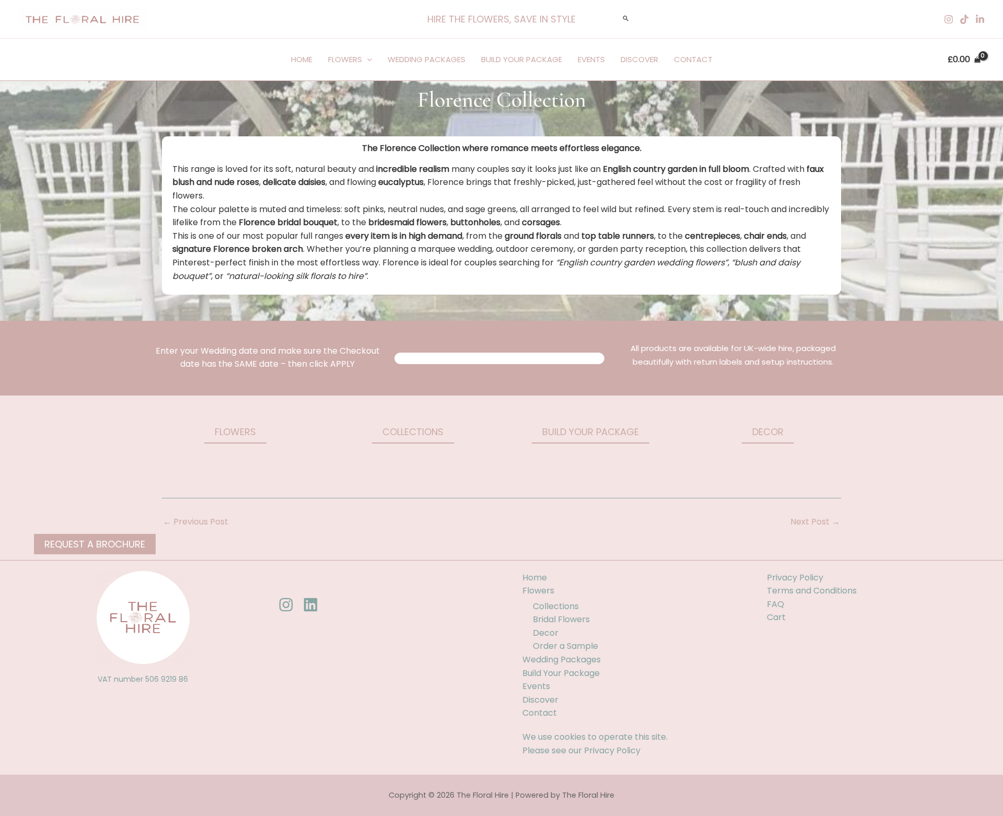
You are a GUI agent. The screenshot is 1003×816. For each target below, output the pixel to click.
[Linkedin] (980, 19)
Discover (639, 59)
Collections (556, 606)
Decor (545, 633)
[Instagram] (948, 19)
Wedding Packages (426, 59)
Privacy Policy (612, 750)
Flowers (345, 59)
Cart (776, 617)
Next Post (815, 522)
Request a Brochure (94, 544)
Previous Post (195, 522)
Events (591, 59)
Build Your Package (521, 59)
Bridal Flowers (561, 619)
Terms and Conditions (812, 591)
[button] (501, 19)
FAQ (775, 604)
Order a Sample (565, 646)
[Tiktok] (964, 19)
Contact (693, 59)
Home (301, 59)
